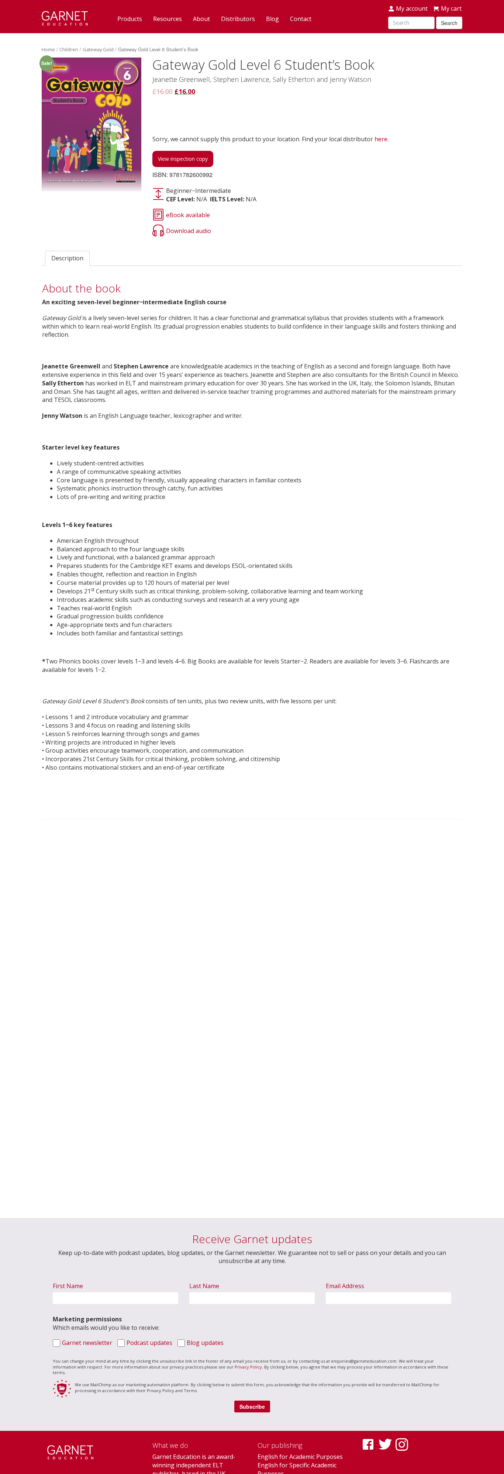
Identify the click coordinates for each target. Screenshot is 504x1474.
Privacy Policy (248, 1367)
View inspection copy (183, 158)
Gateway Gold (98, 49)
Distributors (238, 19)
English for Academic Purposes (300, 1457)
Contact (300, 19)
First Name (68, 1286)
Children (68, 49)
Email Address (345, 1286)
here (380, 139)
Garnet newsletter (87, 1343)
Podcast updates (149, 1343)
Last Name (204, 1286)
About (201, 19)
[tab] (67, 258)
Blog (272, 19)
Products (129, 19)
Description (67, 258)
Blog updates (205, 1343)
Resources (167, 19)
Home (48, 49)
